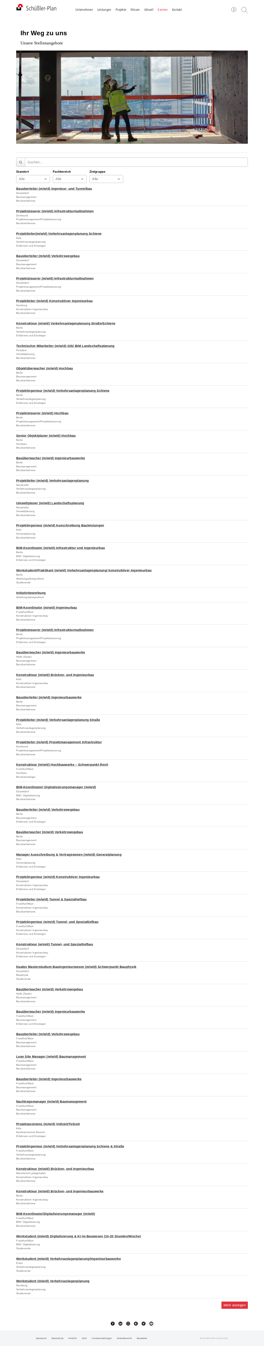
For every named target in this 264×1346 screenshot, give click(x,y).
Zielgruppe (97, 171)
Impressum (41, 1338)
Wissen (135, 9)
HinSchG (72, 1338)
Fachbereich (62, 171)
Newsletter (142, 1338)
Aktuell (148, 9)
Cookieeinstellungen (102, 1338)
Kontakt (177, 9)
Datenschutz (57, 1338)
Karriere (163, 9)
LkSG (84, 1338)
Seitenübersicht (124, 1338)
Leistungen (104, 9)
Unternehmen (84, 9)
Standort (22, 171)
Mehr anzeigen (235, 1305)
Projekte (121, 9)
